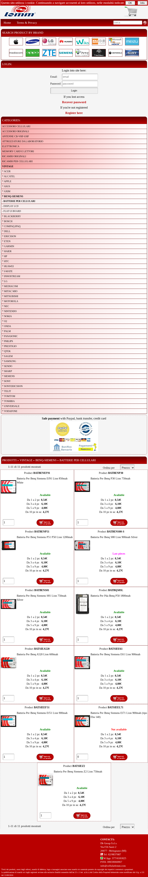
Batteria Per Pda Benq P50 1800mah (110, 595)
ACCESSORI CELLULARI (16, 126)
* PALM (6, 331)
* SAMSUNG (9, 361)
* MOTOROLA (10, 301)
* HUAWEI (8, 266)
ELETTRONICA (10, 146)
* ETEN (6, 241)
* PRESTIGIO (9, 346)
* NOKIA (7, 316)
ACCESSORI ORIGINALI (15, 131)
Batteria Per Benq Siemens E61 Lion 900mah (115, 654)
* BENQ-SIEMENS (12, 196)
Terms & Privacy (27, 22)
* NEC (5, 306)
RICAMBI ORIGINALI (14, 156)
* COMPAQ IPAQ (11, 226)
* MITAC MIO (9, 291)
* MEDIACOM (10, 286)
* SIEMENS (8, 376)
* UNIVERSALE (10, 406)
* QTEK (6, 351)
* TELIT (6, 391)
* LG (4, 281)
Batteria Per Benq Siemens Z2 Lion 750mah (78, 771)
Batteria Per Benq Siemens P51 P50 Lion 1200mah (45, 537)
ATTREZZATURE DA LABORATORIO (22, 141)
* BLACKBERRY (11, 216)
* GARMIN (8, 246)
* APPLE (6, 181)
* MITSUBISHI (10, 296)
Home (7, 22)
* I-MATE (7, 271)
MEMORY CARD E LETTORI (18, 151)
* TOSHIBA (8, 401)
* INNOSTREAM (11, 276)
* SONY (6, 381)
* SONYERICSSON (12, 386)
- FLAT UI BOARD (11, 211)
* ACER (6, 171)
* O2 (4, 321)
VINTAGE (7, 166)
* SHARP (7, 371)
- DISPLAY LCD (10, 206)
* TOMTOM (8, 396)
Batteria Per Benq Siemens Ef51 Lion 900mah (42, 713)
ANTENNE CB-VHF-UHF (15, 136)
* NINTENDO (9, 311)
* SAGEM (7, 356)
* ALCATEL (8, 176)
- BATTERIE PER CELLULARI (18, 201)
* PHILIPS (7, 341)
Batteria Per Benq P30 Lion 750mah (110, 478)
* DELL (6, 231)
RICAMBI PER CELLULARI (17, 161)
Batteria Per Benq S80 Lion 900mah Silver (114, 537)
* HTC (5, 261)
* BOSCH (7, 221)
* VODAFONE (9, 411)
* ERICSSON (9, 236)
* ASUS (6, 186)
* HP (4, 256)
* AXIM (6, 191)
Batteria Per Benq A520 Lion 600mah (37, 654)
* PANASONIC (10, 336)
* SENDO (7, 366)
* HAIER (7, 251)
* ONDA (6, 326)
